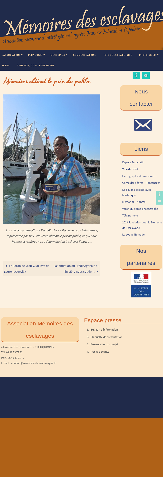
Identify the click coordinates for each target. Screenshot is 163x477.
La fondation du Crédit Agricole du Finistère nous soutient (76, 268)
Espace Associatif (133, 162)
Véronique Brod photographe (140, 209)
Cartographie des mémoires (139, 176)
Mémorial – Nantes (133, 202)
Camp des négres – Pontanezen (141, 183)
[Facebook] (159, 194)
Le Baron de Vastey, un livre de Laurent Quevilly (26, 268)
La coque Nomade (133, 234)
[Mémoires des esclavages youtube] (159, 201)
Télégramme (130, 215)
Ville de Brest (130, 169)
